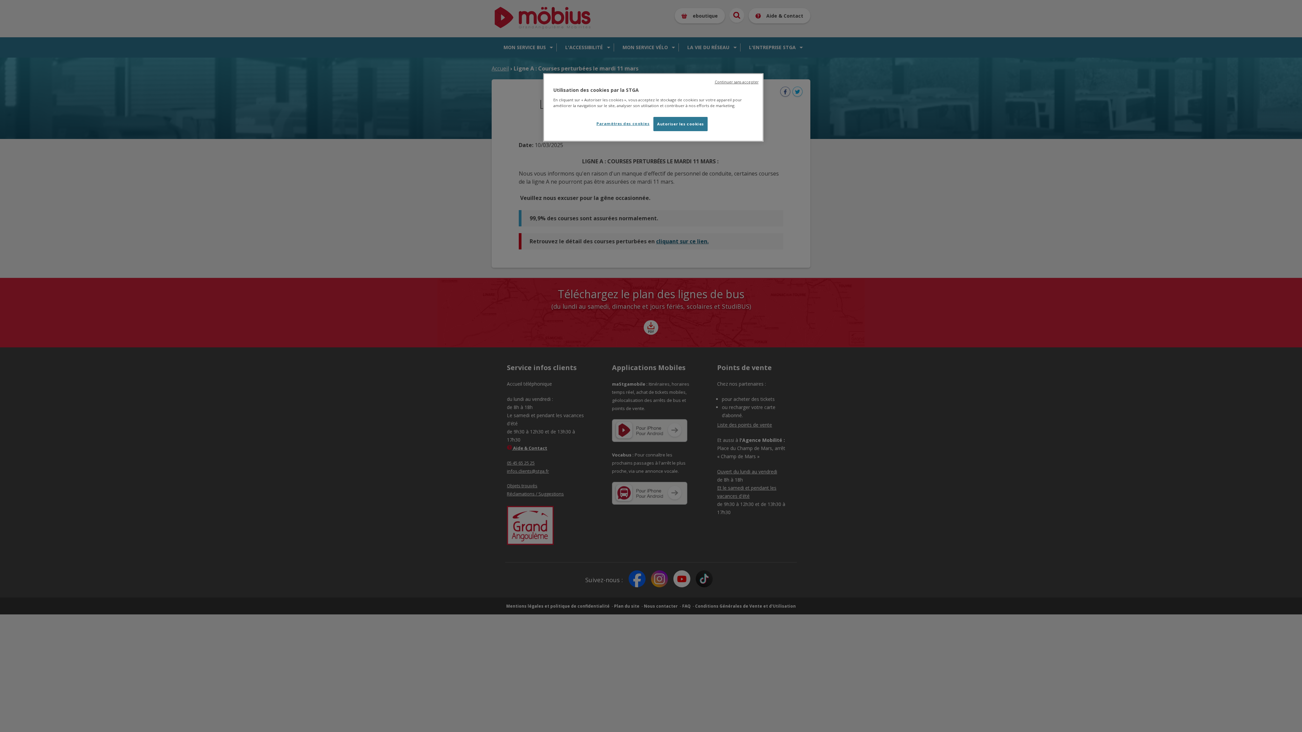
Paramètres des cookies (623, 123)
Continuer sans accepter (736, 82)
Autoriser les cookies (680, 123)
